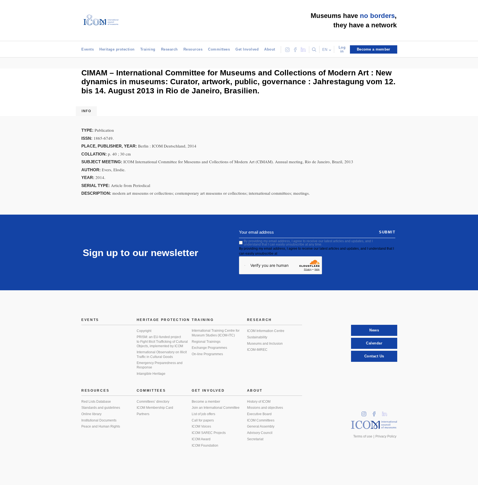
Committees (219, 49)
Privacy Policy (385, 436)
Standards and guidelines (100, 408)
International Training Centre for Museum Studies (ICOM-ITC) (216, 333)
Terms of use (362, 436)
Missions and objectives (265, 408)
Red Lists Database (96, 402)
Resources (193, 49)
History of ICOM (259, 402)
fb (376, 412)
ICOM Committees (260, 420)
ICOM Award (201, 439)
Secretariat (255, 439)
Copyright (144, 331)
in (365, 412)
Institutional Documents (98, 420)
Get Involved (247, 49)
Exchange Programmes (209, 348)
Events (87, 49)
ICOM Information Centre (265, 331)
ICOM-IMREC (257, 350)
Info (86, 111)
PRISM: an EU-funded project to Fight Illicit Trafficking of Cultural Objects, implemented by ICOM (162, 341)
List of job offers (203, 414)
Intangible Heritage (151, 374)
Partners (143, 414)
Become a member (206, 402)
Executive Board (259, 414)
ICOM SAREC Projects (209, 433)
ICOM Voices (201, 426)
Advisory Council (259, 433)
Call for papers (203, 420)
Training (147, 49)
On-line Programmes (207, 354)
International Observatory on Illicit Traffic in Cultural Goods (162, 354)
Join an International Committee (216, 408)
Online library (91, 414)
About (269, 49)
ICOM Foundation (205, 445)
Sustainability (257, 337)
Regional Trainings (206, 342)
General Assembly (260, 426)
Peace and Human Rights (100, 426)
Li (386, 412)
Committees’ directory (153, 402)
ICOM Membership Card (155, 408)
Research (169, 49)
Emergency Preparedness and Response (160, 365)
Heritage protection (117, 49)
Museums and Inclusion (265, 344)
